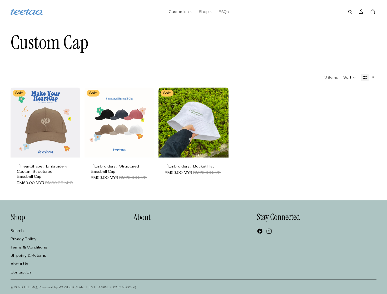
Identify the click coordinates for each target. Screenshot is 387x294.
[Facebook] (260, 231)
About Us (19, 263)
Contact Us (21, 272)
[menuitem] (180, 11)
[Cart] (373, 12)
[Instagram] (269, 231)
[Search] (350, 12)
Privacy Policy (23, 238)
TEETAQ (30, 287)
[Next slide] (72, 122)
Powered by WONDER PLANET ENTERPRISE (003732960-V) (87, 287)
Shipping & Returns (28, 255)
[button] (349, 77)
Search (17, 230)
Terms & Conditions (29, 247)
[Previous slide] (18, 122)
